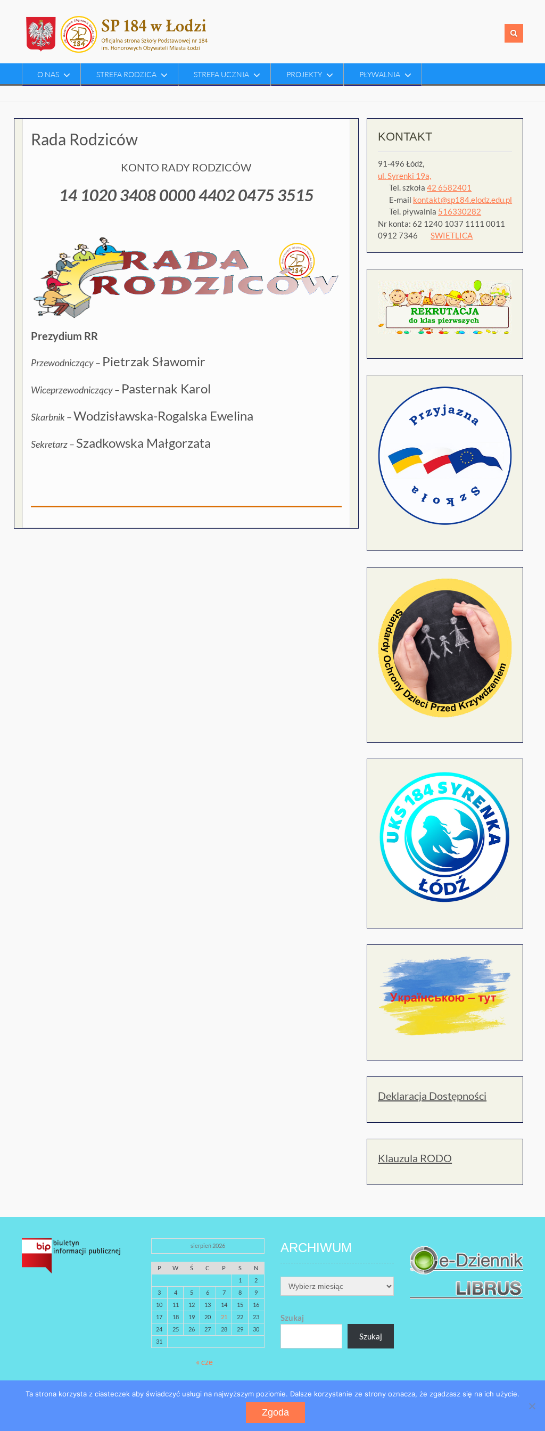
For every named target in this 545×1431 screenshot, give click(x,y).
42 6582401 (449, 187)
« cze (204, 1362)
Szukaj (292, 1317)
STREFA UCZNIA (221, 74)
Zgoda (275, 1412)
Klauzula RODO (415, 1158)
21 (224, 1316)
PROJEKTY (304, 74)
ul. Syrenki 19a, (404, 175)
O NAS (48, 74)
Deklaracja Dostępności (432, 1095)
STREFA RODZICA (126, 74)
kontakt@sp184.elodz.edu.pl (462, 199)
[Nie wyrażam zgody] (531, 1406)
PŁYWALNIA (379, 74)
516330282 (459, 211)
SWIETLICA (452, 235)
